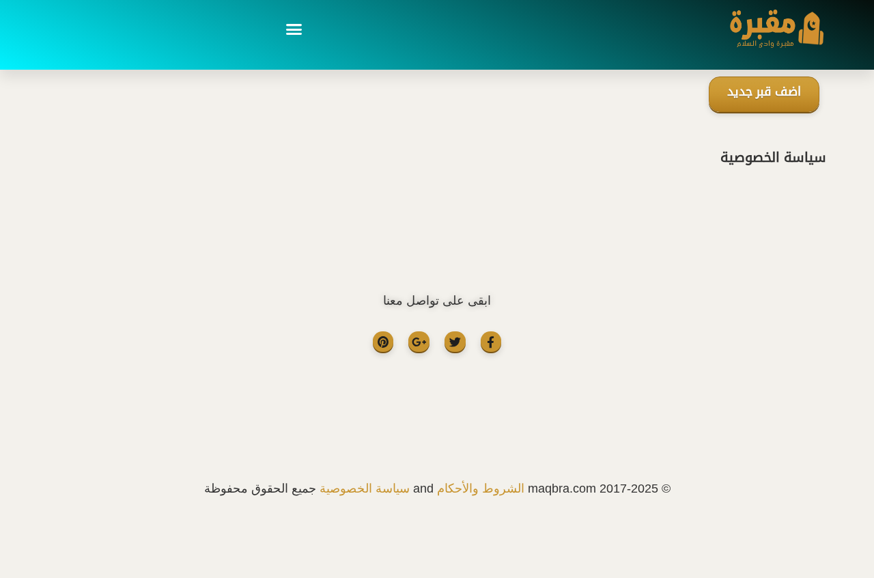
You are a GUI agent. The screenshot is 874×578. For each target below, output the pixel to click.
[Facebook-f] (491, 342)
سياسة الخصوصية (365, 488)
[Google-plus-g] (418, 342)
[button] (294, 29)
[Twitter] (455, 342)
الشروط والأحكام (480, 488)
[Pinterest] (383, 342)
